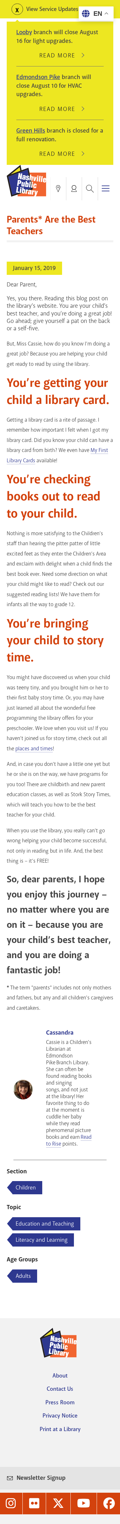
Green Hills (30, 131)
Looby (24, 32)
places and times (34, 748)
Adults (23, 1275)
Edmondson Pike (38, 77)
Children (26, 1187)
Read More (60, 55)
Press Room (60, 1402)
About (60, 1375)
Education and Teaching (45, 1223)
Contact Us (60, 1388)
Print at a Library (60, 1429)
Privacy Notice (60, 1415)
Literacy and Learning (42, 1239)
